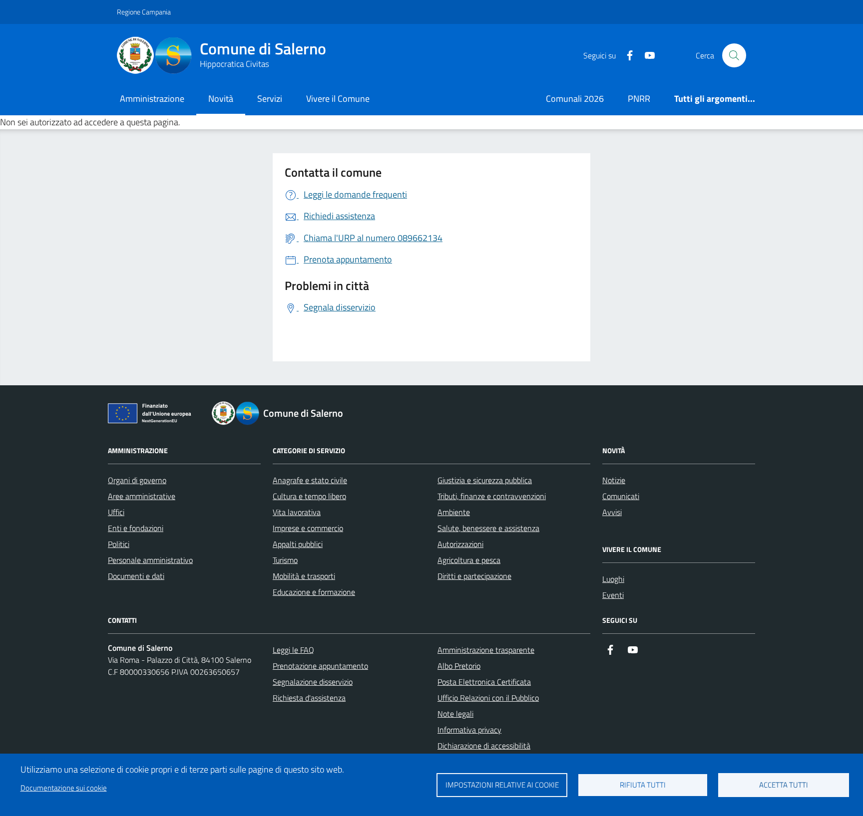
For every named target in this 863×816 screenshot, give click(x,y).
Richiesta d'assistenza (309, 698)
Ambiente (453, 512)
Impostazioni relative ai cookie (502, 785)
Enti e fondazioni (135, 528)
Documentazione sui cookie (63, 788)
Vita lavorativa (297, 512)
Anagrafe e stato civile (310, 480)
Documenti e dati (136, 576)
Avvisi (612, 512)
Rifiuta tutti (643, 785)
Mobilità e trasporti (304, 576)
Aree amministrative (141, 496)
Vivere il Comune (338, 98)
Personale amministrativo (150, 560)
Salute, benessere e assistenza (488, 528)
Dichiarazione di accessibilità (483, 746)
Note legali (455, 714)
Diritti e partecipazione (474, 576)
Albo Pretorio (458, 666)
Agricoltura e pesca (468, 560)
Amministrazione (152, 98)
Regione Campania (144, 11)
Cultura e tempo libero (309, 496)
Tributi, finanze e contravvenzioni (491, 496)
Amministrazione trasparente (485, 650)
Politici (118, 544)
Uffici (116, 512)
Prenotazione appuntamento (320, 666)
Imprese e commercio (308, 528)
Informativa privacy (469, 730)
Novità (220, 98)
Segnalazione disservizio (313, 682)
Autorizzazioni (460, 544)
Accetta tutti (783, 785)
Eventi (613, 595)
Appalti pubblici (298, 544)
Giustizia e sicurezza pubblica (484, 480)
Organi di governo (137, 480)
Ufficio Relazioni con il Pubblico (488, 698)
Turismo (285, 560)
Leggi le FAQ (293, 650)
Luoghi (613, 579)
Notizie (613, 480)
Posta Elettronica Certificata (484, 682)
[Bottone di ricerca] (734, 55)
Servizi (269, 98)
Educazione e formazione (314, 592)
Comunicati (620, 496)
